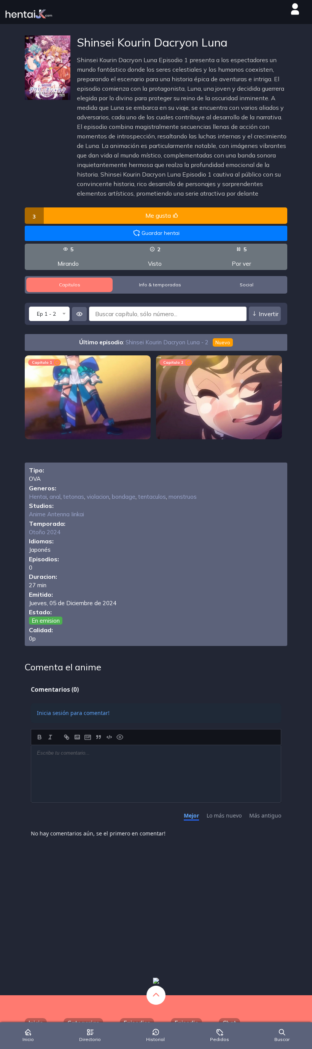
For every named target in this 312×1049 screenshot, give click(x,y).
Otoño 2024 (44, 532)
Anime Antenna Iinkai (56, 514)
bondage (123, 496)
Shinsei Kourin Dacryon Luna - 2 (178, 342)
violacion (98, 496)
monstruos (183, 496)
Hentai (38, 496)
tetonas (73, 496)
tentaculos (152, 496)
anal (54, 496)
